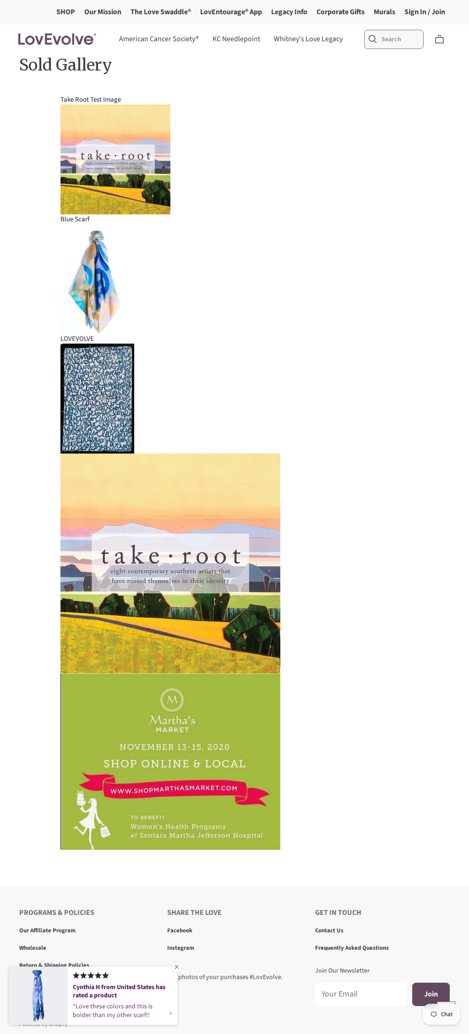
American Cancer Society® (159, 39)
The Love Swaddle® (161, 12)
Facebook (179, 930)
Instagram (180, 948)
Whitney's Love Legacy (308, 39)
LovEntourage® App (231, 12)
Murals (384, 12)
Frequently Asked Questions (352, 948)
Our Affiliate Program (47, 930)
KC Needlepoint (236, 39)
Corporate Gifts (340, 12)
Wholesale (32, 948)
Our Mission (102, 12)
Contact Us (329, 930)
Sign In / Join (424, 12)
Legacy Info (289, 12)
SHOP (65, 12)
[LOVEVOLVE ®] (57, 39)
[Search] (373, 39)
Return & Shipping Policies (54, 965)
